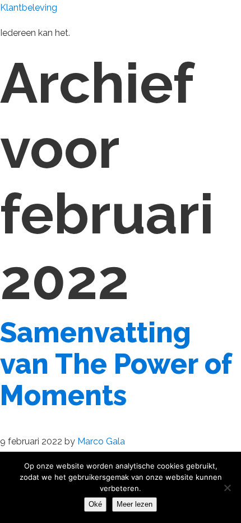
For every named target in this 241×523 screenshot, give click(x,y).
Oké (95, 504)
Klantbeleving (28, 7)
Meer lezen (134, 504)
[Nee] (227, 487)
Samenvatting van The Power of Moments (115, 364)
